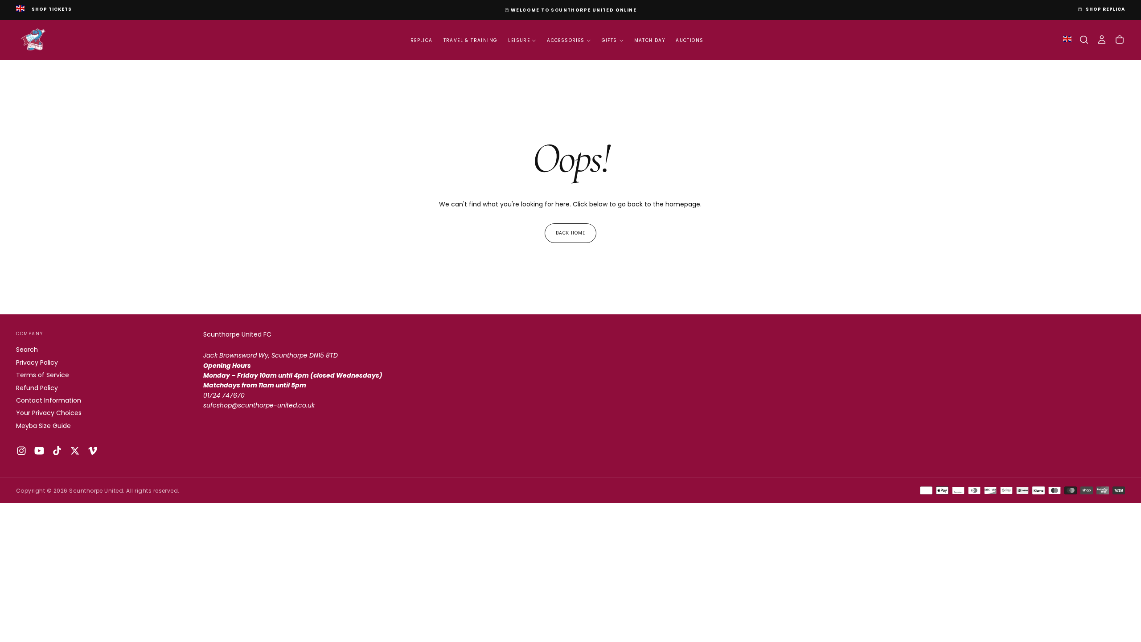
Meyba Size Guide (43, 425)
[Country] (20, 9)
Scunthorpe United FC (237, 334)
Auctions (689, 40)
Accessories (565, 40)
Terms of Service (42, 374)
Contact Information (48, 400)
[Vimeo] (92, 450)
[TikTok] (57, 450)
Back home (570, 233)
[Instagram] (21, 450)
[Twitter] (75, 450)
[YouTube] (39, 450)
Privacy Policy (37, 362)
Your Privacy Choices (49, 412)
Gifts (609, 40)
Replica (421, 40)
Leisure (519, 40)
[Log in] (1101, 40)
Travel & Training (470, 40)
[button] (1084, 40)
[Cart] (1119, 40)
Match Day (649, 40)
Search (27, 349)
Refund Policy (37, 387)
